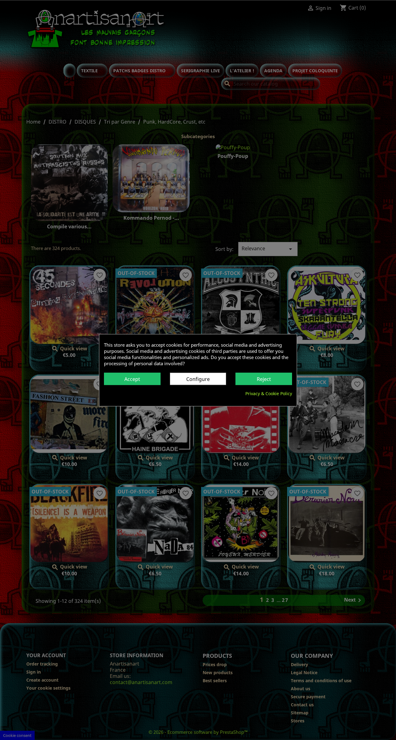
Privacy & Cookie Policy (268, 393)
